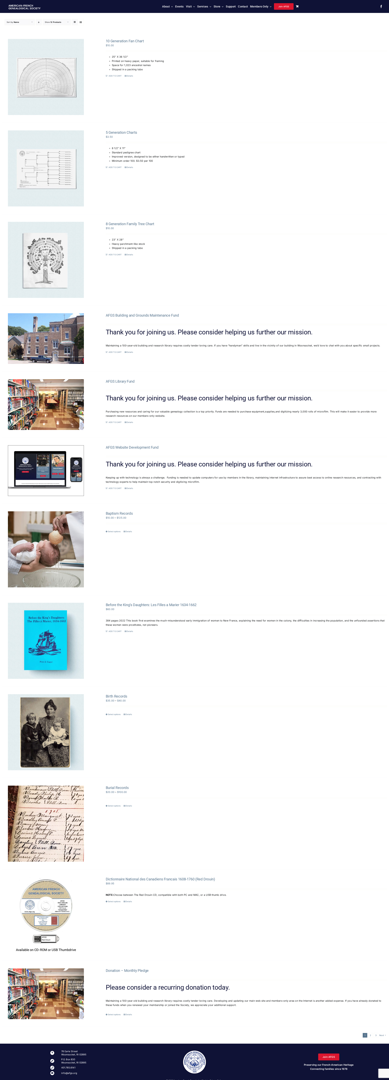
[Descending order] (39, 22)
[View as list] (81, 22)
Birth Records (116, 696)
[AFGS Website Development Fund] (46, 470)
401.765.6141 (68, 1067)
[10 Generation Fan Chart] (46, 77)
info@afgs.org (69, 1073)
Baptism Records (119, 513)
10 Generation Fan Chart (125, 41)
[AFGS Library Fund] (46, 404)
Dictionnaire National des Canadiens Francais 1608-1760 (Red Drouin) (160, 879)
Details (130, 76)
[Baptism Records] (46, 549)
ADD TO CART (115, 76)
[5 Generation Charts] (46, 168)
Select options (114, 531)
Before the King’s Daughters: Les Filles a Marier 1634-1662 (151, 605)
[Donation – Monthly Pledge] (46, 993)
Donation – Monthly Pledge (127, 970)
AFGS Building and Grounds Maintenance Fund (142, 315)
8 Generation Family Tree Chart (130, 224)
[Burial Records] (46, 824)
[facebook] (381, 6)
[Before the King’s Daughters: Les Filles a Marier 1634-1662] (46, 641)
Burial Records (117, 788)
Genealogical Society (24, 8)
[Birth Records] (46, 732)
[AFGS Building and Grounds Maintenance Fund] (46, 338)
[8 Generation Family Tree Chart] (46, 260)
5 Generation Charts (121, 132)
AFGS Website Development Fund (132, 447)
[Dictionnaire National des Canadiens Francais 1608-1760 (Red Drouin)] (46, 915)
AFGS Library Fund (120, 381)
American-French (21, 6)
